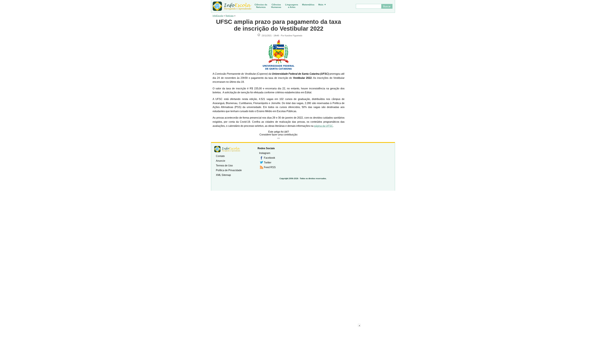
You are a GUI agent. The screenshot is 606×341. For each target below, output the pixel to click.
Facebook (269, 157)
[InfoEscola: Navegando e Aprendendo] (232, 6)
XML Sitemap (223, 175)
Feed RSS (270, 167)
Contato (220, 156)
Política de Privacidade (229, 170)
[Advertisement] (303, 334)
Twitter (267, 162)
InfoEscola (218, 15)
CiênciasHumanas (276, 5)
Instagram (264, 153)
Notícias (230, 15)
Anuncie (220, 160)
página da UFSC (323, 126)
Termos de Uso (224, 165)
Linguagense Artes (291, 5)
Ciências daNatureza (261, 5)
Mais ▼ (322, 4)
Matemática (308, 4)
